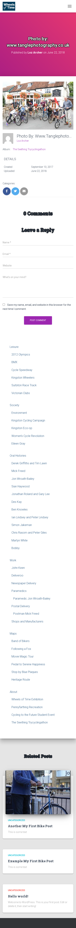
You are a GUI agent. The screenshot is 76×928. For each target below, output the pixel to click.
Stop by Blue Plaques (24, 672)
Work (13, 560)
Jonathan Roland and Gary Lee (30, 494)
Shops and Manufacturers (27, 621)
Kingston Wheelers (22, 377)
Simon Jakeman (21, 525)
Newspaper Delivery (23, 583)
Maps (13, 633)
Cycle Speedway (21, 370)
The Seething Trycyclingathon (29, 149)
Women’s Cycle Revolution (27, 436)
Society (14, 405)
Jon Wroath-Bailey (22, 478)
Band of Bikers (20, 641)
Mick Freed (18, 471)
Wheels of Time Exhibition (27, 699)
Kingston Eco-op (21, 428)
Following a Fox (21, 649)
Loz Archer (23, 140)
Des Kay (16, 502)
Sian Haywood (20, 486)
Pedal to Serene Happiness (28, 664)
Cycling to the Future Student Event (33, 714)
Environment (19, 412)
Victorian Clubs (20, 393)
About (13, 692)
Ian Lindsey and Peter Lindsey (29, 517)
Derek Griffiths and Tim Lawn (29, 463)
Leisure (14, 347)
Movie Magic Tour (22, 656)
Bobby (15, 548)
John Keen (18, 567)
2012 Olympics (20, 354)
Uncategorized (16, 820)
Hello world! (18, 896)
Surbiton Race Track (24, 385)
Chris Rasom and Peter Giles (29, 532)
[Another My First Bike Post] (38, 792)
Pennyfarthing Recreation (27, 707)
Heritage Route (20, 679)
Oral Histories (18, 455)
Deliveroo (17, 575)
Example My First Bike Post (31, 861)
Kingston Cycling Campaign (28, 420)
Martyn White (19, 540)
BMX (14, 362)
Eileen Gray (18, 443)
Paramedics (19, 591)
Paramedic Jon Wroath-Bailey (31, 598)
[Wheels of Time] (10, 6)
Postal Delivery (20, 606)
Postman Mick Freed (26, 613)
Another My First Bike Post (30, 826)
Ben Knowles (19, 509)
